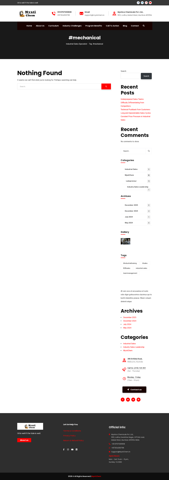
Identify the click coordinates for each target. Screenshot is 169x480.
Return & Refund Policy (73, 440)
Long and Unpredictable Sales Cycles (136, 113)
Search (123, 71)
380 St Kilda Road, (134, 359)
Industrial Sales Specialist (76, 44)
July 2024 (137, 217)
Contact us (136, 389)
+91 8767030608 (118, 444)
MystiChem (137, 175)
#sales (145, 263)
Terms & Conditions (72, 430)
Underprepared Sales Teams (132, 99)
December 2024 (137, 211)
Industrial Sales (137, 169)
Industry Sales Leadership (138, 188)
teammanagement (130, 273)
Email (87, 12)
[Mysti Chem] (27, 13)
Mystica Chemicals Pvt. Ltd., (130, 12)
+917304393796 (117, 448)
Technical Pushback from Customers (135, 109)
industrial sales (141, 268)
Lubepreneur (137, 181)
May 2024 (137, 223)
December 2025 (137, 205)
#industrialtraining (130, 263)
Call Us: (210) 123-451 (136, 368)
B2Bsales (126, 268)
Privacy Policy (69, 435)
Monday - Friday (133, 377)
